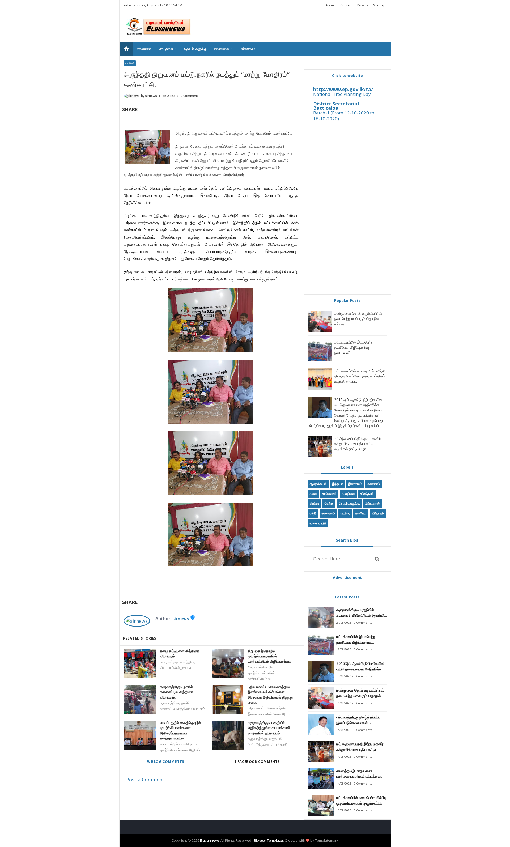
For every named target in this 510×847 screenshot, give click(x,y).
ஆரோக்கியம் (318, 484)
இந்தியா (337, 484)
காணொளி (144, 48)
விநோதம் (378, 513)
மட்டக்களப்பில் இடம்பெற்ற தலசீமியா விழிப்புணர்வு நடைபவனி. (353, 347)
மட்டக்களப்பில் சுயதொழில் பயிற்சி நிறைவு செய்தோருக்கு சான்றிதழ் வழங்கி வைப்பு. (359, 376)
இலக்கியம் (355, 484)
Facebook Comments (258, 761)
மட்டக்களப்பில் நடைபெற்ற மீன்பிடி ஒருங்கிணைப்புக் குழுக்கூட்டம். (361, 800)
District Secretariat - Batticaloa (338, 105)
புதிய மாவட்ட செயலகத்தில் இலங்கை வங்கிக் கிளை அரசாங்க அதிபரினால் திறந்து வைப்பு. (270, 694)
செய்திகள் (168, 48)
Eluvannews (210, 840)
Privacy (362, 5)
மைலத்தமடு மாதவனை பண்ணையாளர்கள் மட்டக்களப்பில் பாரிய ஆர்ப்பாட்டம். (361, 773)
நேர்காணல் (372, 503)
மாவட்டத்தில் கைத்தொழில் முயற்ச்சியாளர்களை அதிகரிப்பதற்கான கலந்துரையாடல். (180, 730)
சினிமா (314, 503)
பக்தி (313, 513)
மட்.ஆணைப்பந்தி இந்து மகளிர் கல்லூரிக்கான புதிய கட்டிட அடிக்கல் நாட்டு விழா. (357, 443)
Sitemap (379, 5)
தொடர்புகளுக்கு (195, 48)
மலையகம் (328, 513)
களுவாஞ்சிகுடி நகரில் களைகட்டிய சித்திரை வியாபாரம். (176, 692)
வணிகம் (129, 63)
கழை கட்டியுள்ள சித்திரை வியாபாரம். (179, 653)
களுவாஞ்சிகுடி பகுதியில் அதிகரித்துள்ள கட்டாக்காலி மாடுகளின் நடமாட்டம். (269, 727)
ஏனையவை (224, 48)
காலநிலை (348, 493)
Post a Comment (145, 779)
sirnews (180, 619)
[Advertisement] (347, 211)
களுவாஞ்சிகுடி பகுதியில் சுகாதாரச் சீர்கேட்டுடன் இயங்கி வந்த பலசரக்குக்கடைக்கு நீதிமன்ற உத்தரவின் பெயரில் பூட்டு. (360, 612)
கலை (313, 493)
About (330, 5)
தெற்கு (329, 503)
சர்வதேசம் (248, 48)
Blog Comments (167, 761)
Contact (346, 5)
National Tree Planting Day (342, 94)
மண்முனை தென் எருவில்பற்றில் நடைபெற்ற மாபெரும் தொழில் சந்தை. (358, 318)
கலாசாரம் (374, 484)
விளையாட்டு (318, 523)
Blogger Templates (269, 840)
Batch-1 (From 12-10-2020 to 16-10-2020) (343, 116)
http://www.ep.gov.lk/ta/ (343, 89)
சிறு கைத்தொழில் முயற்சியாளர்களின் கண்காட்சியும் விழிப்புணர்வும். (270, 656)
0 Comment (189, 95)
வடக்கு (345, 513)
